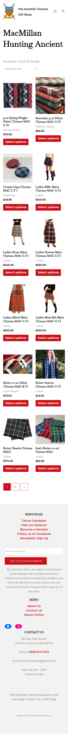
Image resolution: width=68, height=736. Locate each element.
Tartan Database (34, 520)
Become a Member (34, 529)
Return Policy (34, 615)
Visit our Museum (34, 525)
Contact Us (34, 610)
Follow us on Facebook (34, 534)
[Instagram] (18, 626)
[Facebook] (8, 626)
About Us (34, 606)
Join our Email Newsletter (25, 560)
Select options (15, 142)
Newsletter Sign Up (34, 538)
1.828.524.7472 (39, 652)
